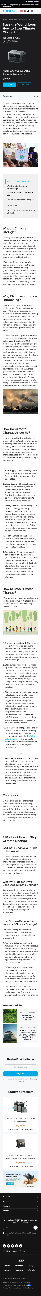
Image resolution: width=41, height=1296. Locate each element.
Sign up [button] (20, 1074)
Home (5, 19)
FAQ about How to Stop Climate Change (21, 212)
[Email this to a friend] (16, 41)
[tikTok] (20, 1246)
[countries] (25, 11)
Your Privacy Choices (20, 1285)
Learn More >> (27, 1129)
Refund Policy (25, 1282)
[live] (22, 11)
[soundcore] (20, 1266)
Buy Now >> (13, 1129)
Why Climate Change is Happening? (17, 187)
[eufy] (32, 1266)
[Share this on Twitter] (4, 41)
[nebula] (8, 1270)
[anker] (9, 1266)
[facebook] (4, 1246)
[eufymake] (32, 1270)
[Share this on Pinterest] (12, 41)
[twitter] (8, 1246)
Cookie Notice (17, 1288)
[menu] (37, 11)
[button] (25, 11)
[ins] (16, 1246)
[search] (28, 11)
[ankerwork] (20, 1270)
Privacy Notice (7, 1285)
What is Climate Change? (18, 181)
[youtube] (12, 1246)
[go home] (11, 11)
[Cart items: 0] (32, 11)
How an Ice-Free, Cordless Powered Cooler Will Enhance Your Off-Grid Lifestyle (27, 1035)
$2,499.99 (20, 1162)
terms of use (22, 1079)
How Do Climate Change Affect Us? (20, 194)
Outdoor (23, 19)
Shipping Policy (15, 1282)
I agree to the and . (22, 1080)
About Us (6, 1282)
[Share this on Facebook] (8, 41)
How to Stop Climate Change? (20, 200)
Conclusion (12, 206)
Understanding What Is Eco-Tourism (27, 1018)
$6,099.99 (20, 1126)
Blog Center (13, 19)
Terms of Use (21, 1233)
